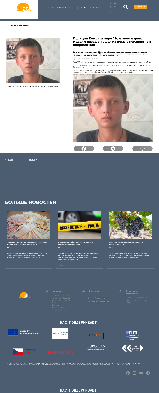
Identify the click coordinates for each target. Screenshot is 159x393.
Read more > (10, 263)
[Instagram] (115, 7)
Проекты (79, 8)
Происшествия (51, 86)
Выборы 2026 (93, 8)
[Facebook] (110, 3)
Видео (71, 8)
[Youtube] (115, 3)
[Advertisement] (22, 182)
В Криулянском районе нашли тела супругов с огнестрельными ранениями (75, 243)
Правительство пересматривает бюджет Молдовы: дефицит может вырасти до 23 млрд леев (27, 243)
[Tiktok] (110, 11)
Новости (50, 8)
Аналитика (61, 8)
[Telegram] (110, 7)
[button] (84, 148)
